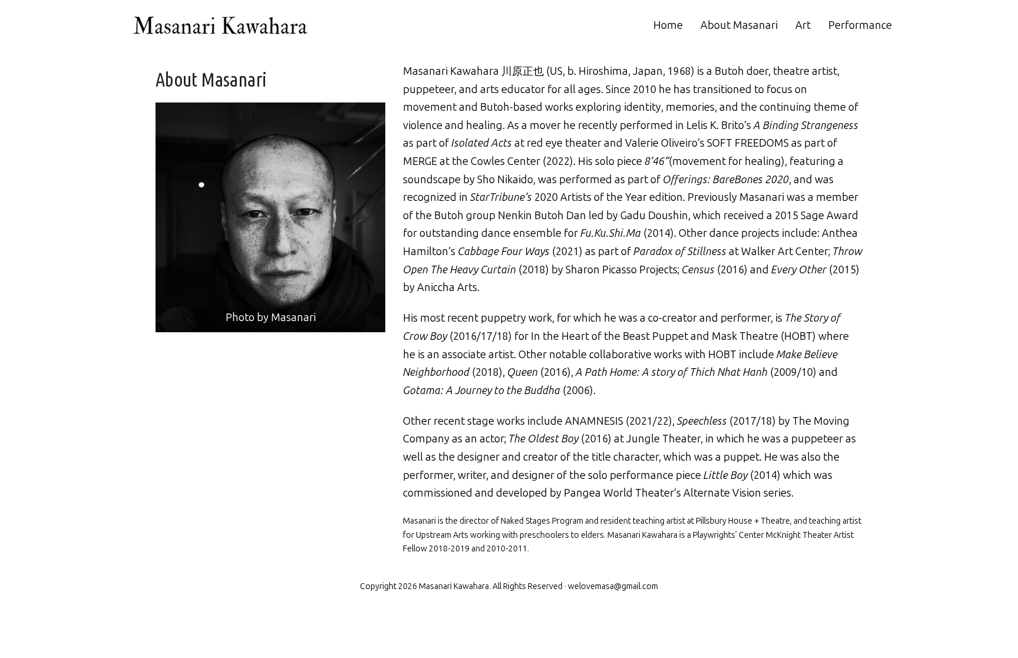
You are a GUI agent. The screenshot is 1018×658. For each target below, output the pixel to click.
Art (803, 25)
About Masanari (739, 25)
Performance (860, 25)
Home (668, 25)
